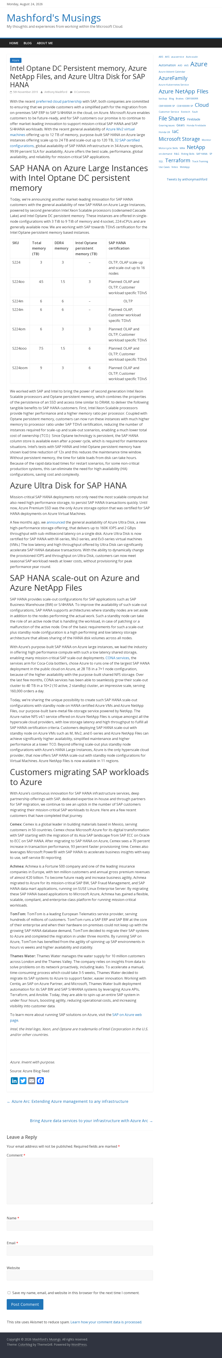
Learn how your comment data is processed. (106, 1322)
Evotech (185, 111)
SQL (161, 161)
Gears (180, 125)
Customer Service (169, 111)
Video (174, 167)
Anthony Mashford (56, 92)
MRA (182, 148)
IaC (175, 131)
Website (13, 1268)
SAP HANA (201, 153)
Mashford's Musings (54, 17)
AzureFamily (173, 78)
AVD (180, 65)
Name (13, 1218)
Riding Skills (187, 153)
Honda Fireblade (196, 125)
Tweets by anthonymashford (187, 179)
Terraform (177, 160)
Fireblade (193, 119)
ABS (161, 56)
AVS (186, 65)
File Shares (172, 118)
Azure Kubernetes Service (174, 84)
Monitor (206, 139)
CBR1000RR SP (167, 105)
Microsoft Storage (179, 138)
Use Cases (164, 167)
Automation (167, 65)
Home (13, 43)
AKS (167, 56)
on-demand (165, 153)
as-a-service (177, 56)
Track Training (200, 161)
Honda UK (164, 132)
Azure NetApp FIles (183, 91)
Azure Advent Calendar (172, 71)
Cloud (202, 104)
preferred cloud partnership (59, 101)
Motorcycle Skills (168, 148)
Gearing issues (167, 125)
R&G (176, 153)
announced (56, 522)
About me (45, 43)
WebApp (185, 167)
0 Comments (81, 92)
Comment (16, 1155)
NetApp (196, 147)
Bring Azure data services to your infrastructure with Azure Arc (91, 1120)
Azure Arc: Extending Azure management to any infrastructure (67, 1101)
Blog (28, 43)
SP (210, 153)
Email (12, 1243)
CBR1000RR (191, 98)
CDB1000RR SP (185, 105)
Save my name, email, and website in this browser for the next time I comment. (75, 1292)
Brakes (179, 98)
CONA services (117, 657)
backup (163, 98)
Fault (195, 111)
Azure (15, 60)
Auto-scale (192, 56)
